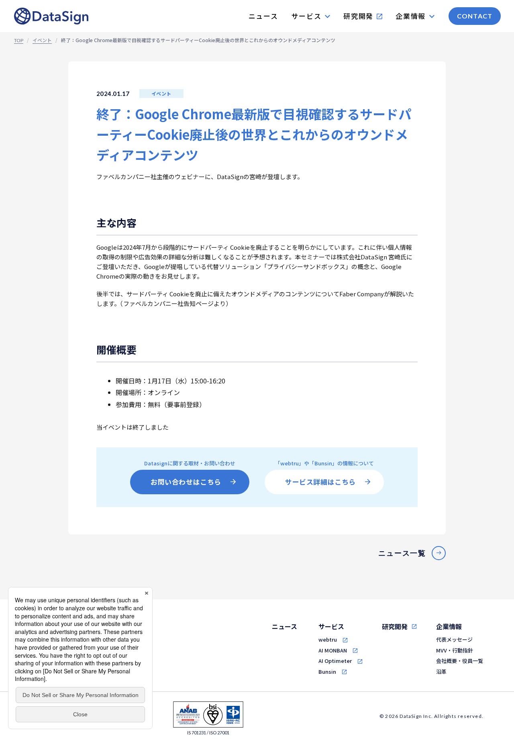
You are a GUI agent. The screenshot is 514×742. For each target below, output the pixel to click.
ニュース (284, 626)
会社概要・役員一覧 (459, 661)
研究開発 (395, 626)
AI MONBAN (332, 650)
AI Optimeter (335, 661)
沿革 (441, 671)
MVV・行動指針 (454, 650)
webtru (327, 639)
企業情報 (449, 626)
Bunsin (327, 671)
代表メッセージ (454, 639)
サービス (331, 626)
